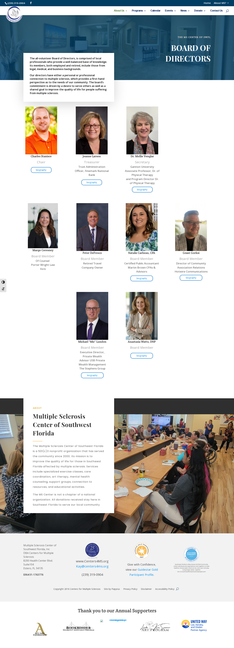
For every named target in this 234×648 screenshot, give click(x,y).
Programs (137, 11)
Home (207, 3)
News (184, 11)
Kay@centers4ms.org (92, 566)
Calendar (155, 11)
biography (41, 169)
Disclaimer (146, 588)
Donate (198, 11)
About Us (119, 11)
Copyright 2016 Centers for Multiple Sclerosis (76, 588)
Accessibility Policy (164, 588)
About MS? (220, 3)
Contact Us (216, 11)
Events (169, 11)
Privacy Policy (130, 588)
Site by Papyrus (112, 588)
